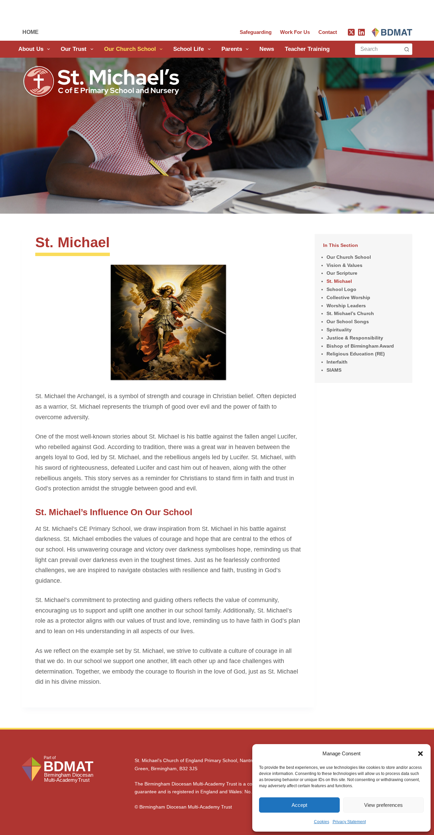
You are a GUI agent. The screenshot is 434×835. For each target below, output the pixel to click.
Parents (231, 49)
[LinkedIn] (361, 32)
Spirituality (339, 329)
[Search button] (406, 49)
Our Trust (73, 49)
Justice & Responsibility (355, 338)
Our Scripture (342, 273)
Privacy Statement (349, 821)
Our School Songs (348, 321)
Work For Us (295, 32)
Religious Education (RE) (356, 353)
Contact (327, 32)
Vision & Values (344, 265)
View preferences (383, 805)
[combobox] (378, 49)
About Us (30, 49)
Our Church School (130, 49)
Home (30, 32)
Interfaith (337, 362)
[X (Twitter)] (351, 32)
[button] (420, 753)
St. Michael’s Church (350, 313)
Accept (299, 805)
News (266, 49)
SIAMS (334, 370)
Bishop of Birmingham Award (360, 346)
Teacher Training (307, 49)
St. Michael (339, 281)
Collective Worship (348, 297)
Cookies (321, 821)
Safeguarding (256, 32)
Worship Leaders (346, 305)
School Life (188, 49)
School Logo (341, 289)
